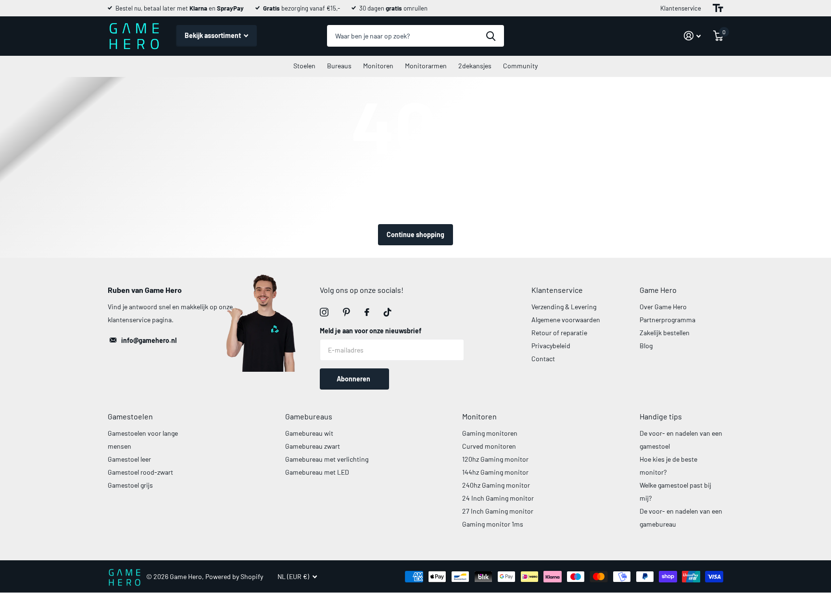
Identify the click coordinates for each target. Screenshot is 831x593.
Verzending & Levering (563, 307)
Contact (543, 358)
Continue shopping (415, 234)
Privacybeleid (550, 345)
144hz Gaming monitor (495, 472)
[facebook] (367, 312)
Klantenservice (680, 8)
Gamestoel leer (129, 459)
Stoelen (304, 66)
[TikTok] (387, 312)
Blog (646, 345)
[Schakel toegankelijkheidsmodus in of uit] (718, 8)
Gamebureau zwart (312, 446)
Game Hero (658, 289)
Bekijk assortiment (213, 35)
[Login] (692, 36)
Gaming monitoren (489, 433)
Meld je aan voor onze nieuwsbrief (370, 331)
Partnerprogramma (667, 319)
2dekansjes (474, 66)
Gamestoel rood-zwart (140, 472)
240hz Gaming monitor (496, 485)
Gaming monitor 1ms (492, 524)
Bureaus (339, 66)
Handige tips (661, 416)
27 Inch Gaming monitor (497, 511)
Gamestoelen (130, 416)
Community (520, 66)
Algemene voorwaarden (565, 319)
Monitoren (378, 66)
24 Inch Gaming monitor (498, 498)
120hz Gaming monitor (495, 459)
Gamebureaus (308, 416)
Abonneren (354, 379)
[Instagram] (324, 312)
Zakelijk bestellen (665, 332)
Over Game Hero (663, 307)
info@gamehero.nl (148, 340)
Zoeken (491, 36)
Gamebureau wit (309, 433)
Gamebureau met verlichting (326, 459)
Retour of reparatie (559, 332)
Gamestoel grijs (130, 485)
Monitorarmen (426, 66)
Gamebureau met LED (317, 472)
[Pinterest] (346, 312)
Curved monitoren (489, 446)
